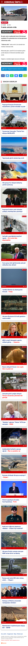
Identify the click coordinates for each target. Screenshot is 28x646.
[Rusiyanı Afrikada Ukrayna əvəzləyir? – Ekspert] (14, 464)
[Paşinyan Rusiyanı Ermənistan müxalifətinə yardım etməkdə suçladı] (14, 93)
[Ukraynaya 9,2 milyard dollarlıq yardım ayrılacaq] (14, 171)
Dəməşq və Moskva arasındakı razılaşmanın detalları (11, 602)
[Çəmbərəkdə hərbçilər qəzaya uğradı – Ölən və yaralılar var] (14, 437)
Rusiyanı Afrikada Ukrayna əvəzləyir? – (14, 476)
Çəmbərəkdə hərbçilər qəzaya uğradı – (11, 450)
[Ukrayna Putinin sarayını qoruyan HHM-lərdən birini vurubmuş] (14, 540)
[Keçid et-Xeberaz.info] (12, 2)
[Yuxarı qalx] (24, 642)
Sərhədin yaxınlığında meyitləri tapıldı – (12, 238)
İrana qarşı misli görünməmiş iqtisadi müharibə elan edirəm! (13, 264)
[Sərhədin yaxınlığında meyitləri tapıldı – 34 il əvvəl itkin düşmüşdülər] (14, 224)
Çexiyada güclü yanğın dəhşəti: (12, 395)
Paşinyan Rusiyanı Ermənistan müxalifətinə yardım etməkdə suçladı (13, 105)
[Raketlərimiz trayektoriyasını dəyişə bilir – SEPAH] (14, 615)
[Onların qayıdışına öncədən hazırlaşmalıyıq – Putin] (14, 489)
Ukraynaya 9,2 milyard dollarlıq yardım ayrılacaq (12, 184)
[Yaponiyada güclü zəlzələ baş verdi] (14, 146)
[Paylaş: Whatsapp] (12, 75)
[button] (25, 75)
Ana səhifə (3, 634)
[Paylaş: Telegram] (20, 75)
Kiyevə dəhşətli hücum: (12, 368)
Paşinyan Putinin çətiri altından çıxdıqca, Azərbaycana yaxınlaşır (12, 210)
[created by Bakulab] (3, 643)
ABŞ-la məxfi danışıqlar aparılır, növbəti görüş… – (12, 341)
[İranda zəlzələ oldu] (14, 13)
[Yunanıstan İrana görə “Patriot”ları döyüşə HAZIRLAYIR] (14, 119)
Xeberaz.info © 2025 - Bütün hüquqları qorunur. (10, 640)
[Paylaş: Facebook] (3, 75)
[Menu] (2, 2)
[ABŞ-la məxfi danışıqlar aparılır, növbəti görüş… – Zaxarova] (14, 330)
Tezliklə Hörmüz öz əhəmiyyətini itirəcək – (12, 290)
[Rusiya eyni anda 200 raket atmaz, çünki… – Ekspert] (14, 566)
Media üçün (20, 634)
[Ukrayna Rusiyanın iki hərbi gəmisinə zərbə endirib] (14, 304)
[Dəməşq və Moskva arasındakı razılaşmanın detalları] (14, 591)
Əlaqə (15, 634)
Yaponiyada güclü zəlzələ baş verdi (13, 158)
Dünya (5, 22)
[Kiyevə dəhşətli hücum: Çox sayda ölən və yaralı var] (14, 355)
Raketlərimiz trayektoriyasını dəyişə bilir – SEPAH (13, 626)
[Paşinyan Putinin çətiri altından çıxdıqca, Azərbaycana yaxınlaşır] (14, 198)
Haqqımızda (10, 634)
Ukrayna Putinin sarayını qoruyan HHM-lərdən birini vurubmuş (12, 552)
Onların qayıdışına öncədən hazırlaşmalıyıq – (10, 501)
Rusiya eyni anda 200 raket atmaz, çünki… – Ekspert (13, 579)
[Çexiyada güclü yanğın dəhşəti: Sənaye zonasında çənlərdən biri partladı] (14, 382)
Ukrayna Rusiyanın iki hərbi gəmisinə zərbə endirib (13, 317)
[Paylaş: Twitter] (7, 75)
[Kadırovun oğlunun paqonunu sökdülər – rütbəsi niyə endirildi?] (14, 515)
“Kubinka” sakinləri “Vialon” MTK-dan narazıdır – (14, 423)
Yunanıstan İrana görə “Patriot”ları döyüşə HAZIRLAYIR (13, 132)
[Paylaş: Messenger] (16, 75)
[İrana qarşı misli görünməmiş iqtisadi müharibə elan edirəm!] (14, 252)
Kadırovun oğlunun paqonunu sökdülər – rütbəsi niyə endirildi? (12, 527)
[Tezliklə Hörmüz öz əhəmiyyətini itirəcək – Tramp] (14, 278)
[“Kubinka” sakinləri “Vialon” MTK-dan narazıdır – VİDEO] (14, 410)
